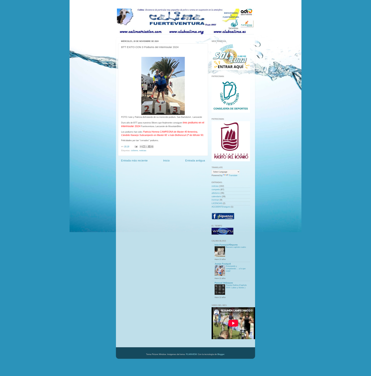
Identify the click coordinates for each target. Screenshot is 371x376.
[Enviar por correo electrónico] (141, 146)
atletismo (216, 193)
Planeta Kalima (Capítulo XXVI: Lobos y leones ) (236, 286)
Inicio (166, 160)
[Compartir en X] (146, 146)
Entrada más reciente (134, 160)
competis (216, 189)
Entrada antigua (195, 160)
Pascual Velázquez (224, 283)
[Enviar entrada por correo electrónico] (136, 146)
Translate (233, 175)
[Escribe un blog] (143, 146)
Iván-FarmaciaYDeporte (226, 245)
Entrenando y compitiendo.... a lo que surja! (235, 268)
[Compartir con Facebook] (149, 146)
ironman (215, 200)
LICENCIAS (217, 203)
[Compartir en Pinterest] (152, 146)
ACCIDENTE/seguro (221, 207)
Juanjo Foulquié (223, 264)
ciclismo (134, 150)
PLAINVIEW (191, 354)
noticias (142, 150)
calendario (216, 196)
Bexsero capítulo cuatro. (236, 247)
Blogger (220, 354)
